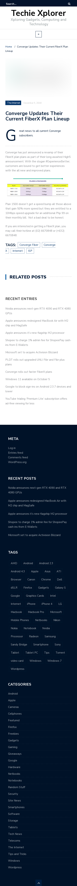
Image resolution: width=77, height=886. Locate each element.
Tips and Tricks (17, 854)
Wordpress (17, 669)
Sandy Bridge (19, 644)
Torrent (60, 652)
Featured (14, 720)
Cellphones (15, 714)
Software (14, 814)
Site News (14, 800)
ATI (59, 571)
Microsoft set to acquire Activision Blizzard (31, 352)
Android (28, 563)
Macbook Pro (36, 612)
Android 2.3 (46, 563)
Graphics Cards (35, 596)
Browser (16, 579)
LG (60, 604)
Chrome (46, 579)
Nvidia (46, 628)
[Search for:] (16, 3)
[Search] (69, 3)
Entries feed (15, 453)
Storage (13, 820)
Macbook (16, 612)
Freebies (13, 734)
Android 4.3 (18, 571)
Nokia (14, 628)
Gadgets (43, 587)
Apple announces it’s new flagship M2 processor (34, 333)
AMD (14, 563)
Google (15, 596)
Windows (35, 661)
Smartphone (41, 644)
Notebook (30, 628)
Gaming (12, 747)
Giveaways (14, 754)
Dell (59, 579)
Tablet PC (31, 652)
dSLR (14, 587)
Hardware (14, 767)
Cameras (13, 707)
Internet (16, 604)
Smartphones (16, 807)
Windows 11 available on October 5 (27, 379)
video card (17, 661)
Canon (31, 579)
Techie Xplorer (38, 13)
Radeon (33, 636)
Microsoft (56, 612)
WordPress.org (17, 462)
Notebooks (15, 780)
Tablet (15, 652)
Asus (47, 571)
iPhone (31, 604)
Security (13, 794)
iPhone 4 (47, 604)
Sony (58, 644)
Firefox (27, 587)
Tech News (15, 834)
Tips (46, 652)
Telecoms (14, 840)
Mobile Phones (20, 620)
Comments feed (18, 457)
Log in (12, 448)
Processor (17, 636)
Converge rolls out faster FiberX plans (28, 372)
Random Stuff (16, 787)
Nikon (56, 620)
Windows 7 (54, 661)
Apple (34, 571)
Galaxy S (60, 587)
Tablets (13, 827)
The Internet (16, 847)
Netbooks (41, 620)
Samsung (50, 636)
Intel (53, 596)
